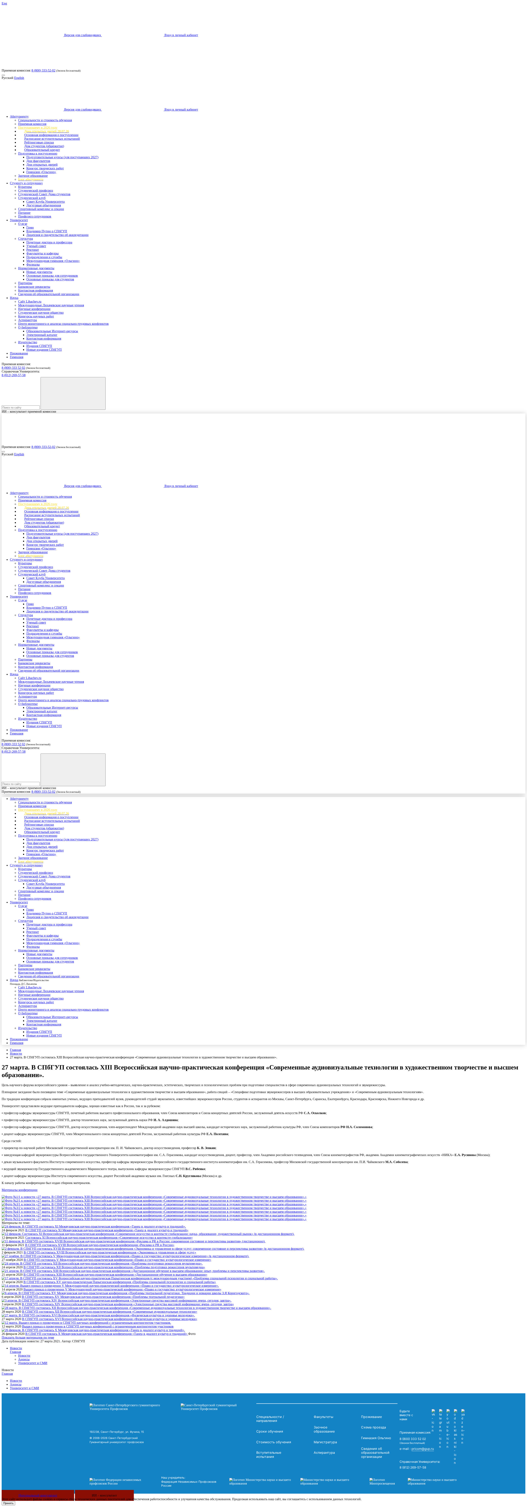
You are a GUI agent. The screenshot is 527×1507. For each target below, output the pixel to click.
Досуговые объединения (43, 205)
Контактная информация (35, 290)
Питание (24, 212)
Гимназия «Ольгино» (41, 172)
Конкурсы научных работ (36, 316)
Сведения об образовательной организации (48, 294)
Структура (25, 238)
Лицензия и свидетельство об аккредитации (57, 235)
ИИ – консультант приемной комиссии (29, 411)
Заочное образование (33, 175)
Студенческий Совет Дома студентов (44, 194)
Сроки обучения (269, 1431)
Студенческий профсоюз (35, 190)
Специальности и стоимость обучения (45, 120)
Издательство (27, 342)
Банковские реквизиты (34, 286)
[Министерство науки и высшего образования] (293, 1481)
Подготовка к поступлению (37, 153)
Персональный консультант (38, 1495)
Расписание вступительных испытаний (52, 138)
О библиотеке (28, 327)
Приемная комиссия (32, 124)
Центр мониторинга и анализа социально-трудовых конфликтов (63, 323)
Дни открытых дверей (42, 164)
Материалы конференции (19, 1190)
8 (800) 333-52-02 (43, 70)
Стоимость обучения (273, 1442)
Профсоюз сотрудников (34, 216)
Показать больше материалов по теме (28, 1337)
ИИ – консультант (104, 1495)
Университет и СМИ (32, 1363)
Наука (14, 298)
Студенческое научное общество (41, 312)
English (19, 78)
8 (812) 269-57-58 (14, 375)
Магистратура (325, 1442)
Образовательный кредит (42, 150)
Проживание (19, 353)
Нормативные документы (36, 268)
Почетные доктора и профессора (49, 242)
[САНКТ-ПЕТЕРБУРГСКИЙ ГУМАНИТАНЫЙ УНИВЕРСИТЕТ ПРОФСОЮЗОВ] (172, 1407)
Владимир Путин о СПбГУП (46, 231)
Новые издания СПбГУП (44, 349)
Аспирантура (27, 320)
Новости (16, 1053)
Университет (19, 220)
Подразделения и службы (44, 257)
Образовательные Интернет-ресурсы (52, 331)
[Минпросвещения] (417, 1481)
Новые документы (39, 272)
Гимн (30, 227)
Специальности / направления (270, 1419)
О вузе (22, 224)
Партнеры (25, 283)
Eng (4, 3)
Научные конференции (34, 309)
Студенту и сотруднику (26, 183)
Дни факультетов (38, 161)
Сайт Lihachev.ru (29, 301)
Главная (15, 1050)
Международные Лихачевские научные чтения (51, 305)
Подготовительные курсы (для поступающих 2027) (62, 157)
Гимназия (16, 357)
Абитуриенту (19, 116)
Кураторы (25, 187)
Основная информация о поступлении (51, 135)
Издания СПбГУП (39, 346)
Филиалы (33, 264)
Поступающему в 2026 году (37, 127)
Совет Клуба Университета (45, 201)
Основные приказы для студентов (50, 279)
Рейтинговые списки (39, 142)
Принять (8, 1503)
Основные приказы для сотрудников (52, 275)
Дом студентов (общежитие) (44, 146)
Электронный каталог (41, 335)
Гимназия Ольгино (376, 1438)
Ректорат (32, 249)
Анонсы (24, 1359)
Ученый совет (36, 246)
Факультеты (323, 1417)
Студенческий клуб (31, 198)
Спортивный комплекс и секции (41, 209)
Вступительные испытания (268, 1454)
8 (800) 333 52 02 (13, 367)
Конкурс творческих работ (45, 168)
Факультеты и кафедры (42, 253)
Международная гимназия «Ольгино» (53, 261)
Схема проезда (373, 1427)
